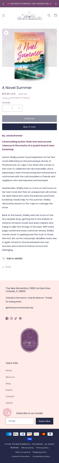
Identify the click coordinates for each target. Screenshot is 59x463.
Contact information (21, 456)
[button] (3, 15)
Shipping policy (40, 452)
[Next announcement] (56, 4)
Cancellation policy (41, 456)
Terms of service (22, 452)
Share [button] (8, 266)
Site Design (37, 444)
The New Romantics (21, 444)
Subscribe (44, 421)
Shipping (6, 98)
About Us (10, 377)
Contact (10, 396)
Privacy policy (42, 448)
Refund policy (27, 448)
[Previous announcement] (3, 4)
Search (9, 402)
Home (9, 370)
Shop (8, 383)
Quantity (6, 102)
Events (9, 390)
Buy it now (29, 126)
